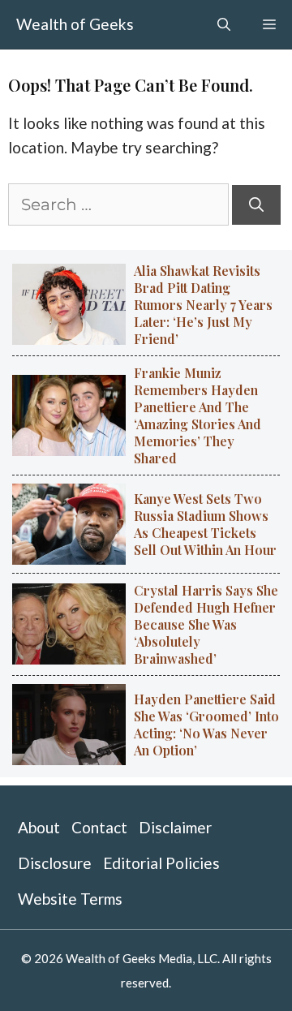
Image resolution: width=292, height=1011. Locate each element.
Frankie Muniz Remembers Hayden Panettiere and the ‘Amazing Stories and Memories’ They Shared (197, 415)
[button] (224, 24)
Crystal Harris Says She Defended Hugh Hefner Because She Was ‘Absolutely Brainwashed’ (206, 624)
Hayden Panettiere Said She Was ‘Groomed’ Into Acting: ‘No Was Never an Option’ (206, 724)
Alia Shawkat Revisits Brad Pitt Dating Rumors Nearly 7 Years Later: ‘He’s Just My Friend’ (203, 304)
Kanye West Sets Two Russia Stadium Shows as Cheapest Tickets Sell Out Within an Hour (205, 524)
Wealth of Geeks (75, 24)
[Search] (256, 205)
